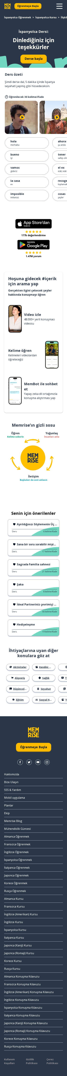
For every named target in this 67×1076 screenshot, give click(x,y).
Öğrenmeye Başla (28, 6)
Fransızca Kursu (14, 906)
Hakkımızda (11, 774)
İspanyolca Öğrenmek (17, 17)
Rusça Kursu (12, 969)
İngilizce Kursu (13, 922)
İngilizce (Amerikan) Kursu (21, 914)
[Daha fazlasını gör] (59, 6)
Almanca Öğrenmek (16, 836)
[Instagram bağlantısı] (47, 762)
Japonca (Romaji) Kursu (19, 953)
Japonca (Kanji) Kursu (18, 945)
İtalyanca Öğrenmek (17, 868)
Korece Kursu (12, 961)
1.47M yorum (33, 256)
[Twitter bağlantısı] (29, 762)
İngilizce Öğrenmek (16, 852)
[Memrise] (7, 6)
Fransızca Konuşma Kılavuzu (22, 984)
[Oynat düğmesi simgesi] (22, 117)
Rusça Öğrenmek (15, 891)
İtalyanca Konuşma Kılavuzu (22, 1015)
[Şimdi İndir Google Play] (33, 245)
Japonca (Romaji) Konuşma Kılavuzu (27, 1031)
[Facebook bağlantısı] (20, 762)
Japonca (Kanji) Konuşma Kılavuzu (26, 1023)
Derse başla (34, 59)
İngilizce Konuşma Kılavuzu (21, 1000)
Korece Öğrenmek (15, 883)
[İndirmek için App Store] (33, 224)
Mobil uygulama (14, 798)
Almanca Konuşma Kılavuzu (21, 976)
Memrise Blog (13, 821)
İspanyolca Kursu (46, 17)
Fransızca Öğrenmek (17, 844)
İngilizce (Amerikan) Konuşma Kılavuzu (29, 992)
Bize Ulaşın (11, 782)
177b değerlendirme (33, 235)
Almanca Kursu (13, 899)
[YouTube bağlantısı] (38, 762)
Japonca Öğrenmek (16, 875)
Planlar (8, 805)
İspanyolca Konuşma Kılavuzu (23, 1007)
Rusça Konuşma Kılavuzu (20, 1046)
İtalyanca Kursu (14, 937)
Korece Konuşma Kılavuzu (20, 1039)
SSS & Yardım (12, 790)
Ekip (7, 813)
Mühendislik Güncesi (17, 829)
